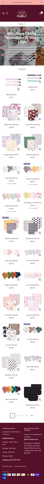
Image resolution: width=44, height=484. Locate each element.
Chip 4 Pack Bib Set (11, 178)
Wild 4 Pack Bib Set (33, 367)
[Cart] (40, 13)
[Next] (31, 415)
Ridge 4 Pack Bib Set (11, 285)
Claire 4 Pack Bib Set (11, 261)
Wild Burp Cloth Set (11, 375)
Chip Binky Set (32, 87)
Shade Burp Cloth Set (33, 238)
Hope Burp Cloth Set (11, 238)
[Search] (7, 13)
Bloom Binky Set (11, 95)
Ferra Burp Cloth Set (11, 315)
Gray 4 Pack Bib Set (32, 260)
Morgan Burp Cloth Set (11, 155)
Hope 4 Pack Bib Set (32, 179)
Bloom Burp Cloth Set (11, 125)
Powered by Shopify (20, 466)
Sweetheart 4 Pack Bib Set (32, 203)
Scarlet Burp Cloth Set (33, 125)
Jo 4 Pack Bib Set (32, 339)
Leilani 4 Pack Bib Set (11, 206)
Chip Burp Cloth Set (32, 155)
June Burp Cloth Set (32, 315)
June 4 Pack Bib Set (32, 285)
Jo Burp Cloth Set (11, 345)
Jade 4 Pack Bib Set (11, 399)
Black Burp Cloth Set (32, 405)
